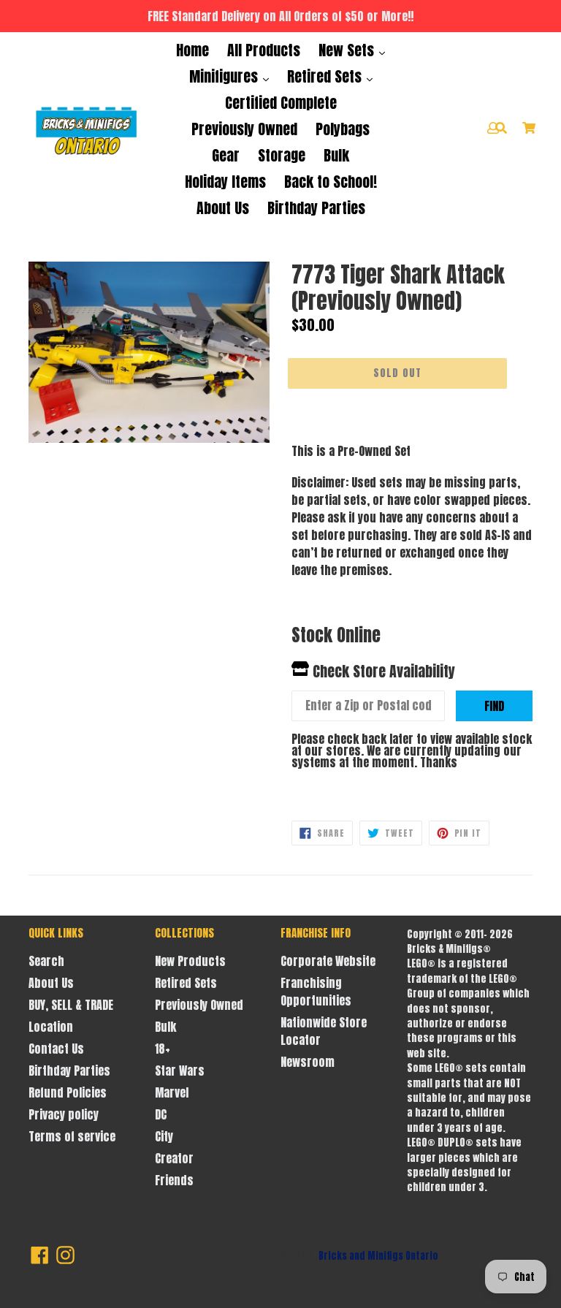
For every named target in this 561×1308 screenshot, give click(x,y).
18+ (162, 1048)
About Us (222, 208)
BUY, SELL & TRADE (70, 1005)
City (164, 1136)
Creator (174, 1158)
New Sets (348, 50)
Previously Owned (244, 129)
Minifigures (225, 76)
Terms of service (71, 1136)
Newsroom (307, 1062)
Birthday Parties (316, 208)
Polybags (343, 129)
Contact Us (56, 1048)
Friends (174, 1180)
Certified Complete (281, 102)
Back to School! (330, 181)
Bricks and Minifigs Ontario (378, 1256)
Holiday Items (225, 181)
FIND (494, 706)
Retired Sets (326, 76)
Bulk (336, 155)
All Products (263, 50)
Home (192, 50)
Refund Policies (67, 1092)
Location (50, 1026)
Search (46, 961)
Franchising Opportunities (315, 991)
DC (161, 1114)
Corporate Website (327, 961)
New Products (190, 961)
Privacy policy (63, 1114)
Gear (226, 155)
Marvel (171, 1092)
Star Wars (180, 1070)
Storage (281, 155)
